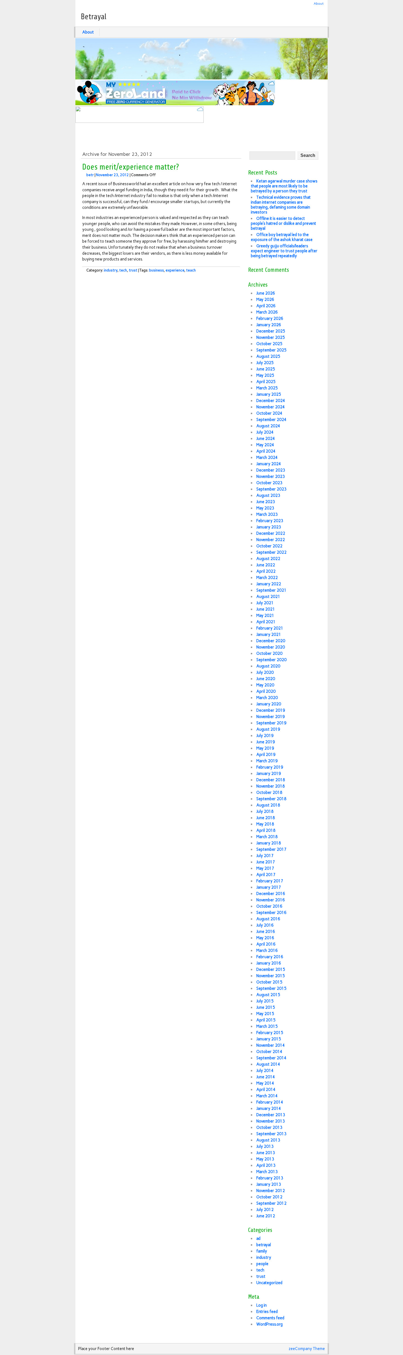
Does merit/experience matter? (130, 167)
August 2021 (268, 596)
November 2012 (270, 1190)
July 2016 (265, 925)
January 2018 (268, 843)
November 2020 (270, 647)
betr (90, 175)
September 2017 (271, 849)
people (262, 1263)
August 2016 (268, 918)
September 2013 (271, 1133)
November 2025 (270, 337)
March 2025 (267, 388)
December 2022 (270, 533)
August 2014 (268, 1064)
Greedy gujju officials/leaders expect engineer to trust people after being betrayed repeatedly (284, 250)
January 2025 (268, 394)
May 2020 (265, 685)
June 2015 (265, 1007)
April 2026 (266, 305)
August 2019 (268, 729)
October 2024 (269, 413)
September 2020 (271, 659)
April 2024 (266, 451)
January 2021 (268, 634)
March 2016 (267, 950)
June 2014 (265, 1076)
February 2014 (269, 1102)
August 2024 (268, 425)
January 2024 (268, 463)
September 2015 (271, 988)
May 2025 (265, 375)
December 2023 (270, 470)
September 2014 (271, 1057)
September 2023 (271, 489)
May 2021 (265, 615)
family (261, 1251)
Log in (261, 1305)
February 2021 (269, 628)
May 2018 (265, 824)
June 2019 (265, 741)
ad (258, 1238)
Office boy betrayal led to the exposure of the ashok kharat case (282, 237)
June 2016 (265, 931)
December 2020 (270, 640)
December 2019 (270, 710)
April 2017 (266, 874)
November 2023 (270, 476)
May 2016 (265, 937)
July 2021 (265, 602)
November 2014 (270, 1045)
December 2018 (270, 779)
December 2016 (270, 893)
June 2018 (265, 817)
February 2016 (269, 956)
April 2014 (266, 1089)
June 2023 (265, 501)
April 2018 (266, 830)
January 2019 (268, 773)
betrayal (263, 1244)
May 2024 (265, 444)
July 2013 (265, 1146)
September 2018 (271, 798)
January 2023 (268, 527)
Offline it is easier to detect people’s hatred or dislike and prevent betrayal (283, 223)
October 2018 (269, 792)
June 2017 (265, 862)
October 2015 (269, 982)
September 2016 (271, 912)
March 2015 (267, 1026)
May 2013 (265, 1159)
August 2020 (268, 666)
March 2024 (267, 457)
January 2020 (268, 704)
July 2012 (265, 1209)
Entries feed (267, 1311)
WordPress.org (269, 1324)
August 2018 (268, 805)
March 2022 (267, 577)
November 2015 (270, 975)
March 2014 (267, 1095)
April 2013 (266, 1165)
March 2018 (267, 836)
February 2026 (269, 318)
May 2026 (265, 299)
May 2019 (265, 748)
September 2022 (271, 552)
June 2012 (265, 1215)
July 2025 (265, 362)
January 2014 (268, 1108)
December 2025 (270, 331)
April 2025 (266, 381)
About (318, 3)
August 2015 (268, 994)
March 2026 (267, 312)
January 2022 (268, 583)
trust (133, 270)
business (156, 270)
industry (110, 270)
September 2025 (271, 350)
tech (123, 270)
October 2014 (269, 1051)
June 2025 (265, 369)
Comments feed (270, 1317)
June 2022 (265, 564)
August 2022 (268, 558)
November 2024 (270, 406)
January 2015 (268, 1039)
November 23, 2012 (112, 175)
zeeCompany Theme (307, 1348)
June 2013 (265, 1152)
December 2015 (270, 969)
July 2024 (265, 432)
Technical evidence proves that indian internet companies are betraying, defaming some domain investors (281, 205)
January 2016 (268, 963)
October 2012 (269, 1197)
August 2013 (268, 1140)
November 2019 (270, 716)
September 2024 (271, 419)
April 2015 (266, 1020)
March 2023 (267, 514)
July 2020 (265, 672)
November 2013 (270, 1121)
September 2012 (271, 1203)
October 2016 (269, 906)
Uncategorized (269, 1282)
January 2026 (268, 324)
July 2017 (265, 855)
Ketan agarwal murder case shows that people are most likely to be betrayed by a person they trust (284, 186)
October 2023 (269, 482)
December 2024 (270, 400)
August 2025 (268, 356)
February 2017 (269, 881)
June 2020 (265, 678)
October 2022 (269, 546)
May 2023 (265, 508)
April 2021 (266, 621)
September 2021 (271, 590)
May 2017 (265, 868)
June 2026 (265, 293)
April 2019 (266, 754)
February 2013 (269, 1178)
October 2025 (269, 343)
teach (191, 270)
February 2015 (269, 1032)
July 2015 (265, 1001)
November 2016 (270, 899)
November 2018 (270, 786)
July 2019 (265, 735)
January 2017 (268, 887)
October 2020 (269, 653)
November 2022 (270, 539)
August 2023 (268, 495)
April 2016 (266, 944)
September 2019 (271, 723)
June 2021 (265, 609)
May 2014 (265, 1083)
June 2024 (265, 438)
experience (175, 270)
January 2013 (268, 1184)
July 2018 (265, 811)
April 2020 (266, 691)
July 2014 (265, 1070)
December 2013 (270, 1114)
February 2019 (269, 767)
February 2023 (269, 520)
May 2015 (265, 1013)
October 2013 (269, 1127)
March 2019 (267, 760)
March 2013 (267, 1171)
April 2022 (266, 571)
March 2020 (267, 697)
